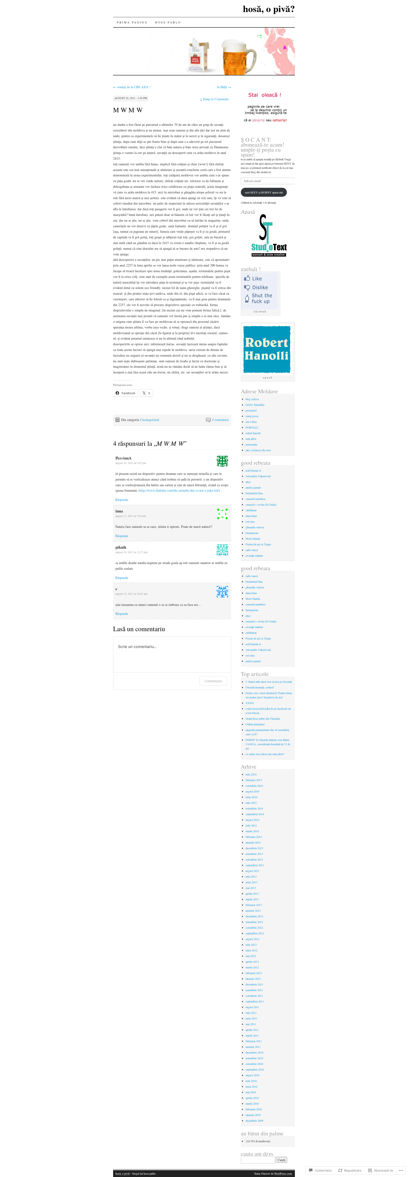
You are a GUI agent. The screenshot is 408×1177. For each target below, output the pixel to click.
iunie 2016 (251, 797)
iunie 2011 (251, 1018)
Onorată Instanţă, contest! (260, 687)
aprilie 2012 (252, 961)
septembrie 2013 (255, 865)
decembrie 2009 (254, 1120)
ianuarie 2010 (253, 1115)
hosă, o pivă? (269, 8)
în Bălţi (224, 87)
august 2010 (252, 1075)
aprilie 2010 (252, 1098)
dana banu (251, 516)
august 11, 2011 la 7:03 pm (130, 516)
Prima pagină (132, 22)
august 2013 (252, 871)
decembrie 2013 (254, 848)
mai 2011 (251, 1024)
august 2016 (252, 791)
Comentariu (213, 681)
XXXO (250, 703)
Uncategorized (149, 419)
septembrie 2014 (255, 814)
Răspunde (121, 499)
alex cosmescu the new (258, 450)
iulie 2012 (251, 944)
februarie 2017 (254, 780)
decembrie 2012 (254, 916)
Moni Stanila (253, 538)
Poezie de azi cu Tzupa (258, 544)
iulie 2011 (251, 1013)
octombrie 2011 (254, 996)
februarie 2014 (254, 837)
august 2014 (252, 820)
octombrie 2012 (254, 927)
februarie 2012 (254, 973)
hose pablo (168, 22)
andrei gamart (253, 487)
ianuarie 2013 (253, 910)
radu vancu (252, 550)
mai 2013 (251, 888)
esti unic (250, 521)
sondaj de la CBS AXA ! (132, 87)
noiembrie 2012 (254, 922)
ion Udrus (251, 422)
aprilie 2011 (252, 1030)
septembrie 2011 (255, 1001)
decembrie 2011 (254, 984)
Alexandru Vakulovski (258, 476)
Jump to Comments (214, 99)
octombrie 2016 (254, 786)
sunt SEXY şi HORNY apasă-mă (264, 192)
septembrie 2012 (255, 933)
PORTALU (252, 427)
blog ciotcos (252, 399)
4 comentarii (220, 419)
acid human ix (253, 470)
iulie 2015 (251, 803)
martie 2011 (252, 1035)
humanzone (252, 533)
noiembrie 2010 (254, 1058)
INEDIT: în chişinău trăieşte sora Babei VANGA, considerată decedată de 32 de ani (268, 744)
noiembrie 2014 (254, 808)
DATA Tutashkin (255, 405)
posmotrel (251, 410)
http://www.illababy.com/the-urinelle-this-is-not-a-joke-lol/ (179, 490)
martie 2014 (252, 831)
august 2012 (252, 939)
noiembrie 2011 (254, 990)
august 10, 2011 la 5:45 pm (130, 463)
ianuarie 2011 (253, 1047)
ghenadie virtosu (255, 527)
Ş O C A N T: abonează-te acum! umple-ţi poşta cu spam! (262, 147)
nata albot (251, 439)
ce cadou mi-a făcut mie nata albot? (265, 754)
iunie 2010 (251, 1086)
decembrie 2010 (254, 1052)
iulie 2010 (251, 1081)
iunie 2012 (251, 950)
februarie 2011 (254, 1041)
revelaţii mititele (254, 555)
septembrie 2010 (255, 1069)
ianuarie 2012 (253, 978)
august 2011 (252, 1007)
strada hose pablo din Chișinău (263, 718)
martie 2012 (252, 967)
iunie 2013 (251, 882)
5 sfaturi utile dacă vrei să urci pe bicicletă (269, 681)
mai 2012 (251, 956)
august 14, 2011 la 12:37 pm (131, 552)
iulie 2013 (251, 876)
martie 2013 (252, 899)
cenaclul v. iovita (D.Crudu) (261, 504)
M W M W (128, 109)
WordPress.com (283, 1173)
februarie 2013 (254, 905)
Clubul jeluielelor (255, 724)
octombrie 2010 (254, 1064)
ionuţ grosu (252, 416)
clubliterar (251, 510)
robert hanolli (253, 433)
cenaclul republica (255, 499)
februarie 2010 (254, 1109)
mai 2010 (251, 1092)
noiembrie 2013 (254, 854)
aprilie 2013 (252, 893)
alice (248, 482)
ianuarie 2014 (253, 842)
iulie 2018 (251, 774)
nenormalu (251, 444)
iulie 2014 (251, 825)
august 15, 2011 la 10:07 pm (131, 593)
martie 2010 (252, 1103)
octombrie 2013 (254, 859)
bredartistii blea (254, 493)
